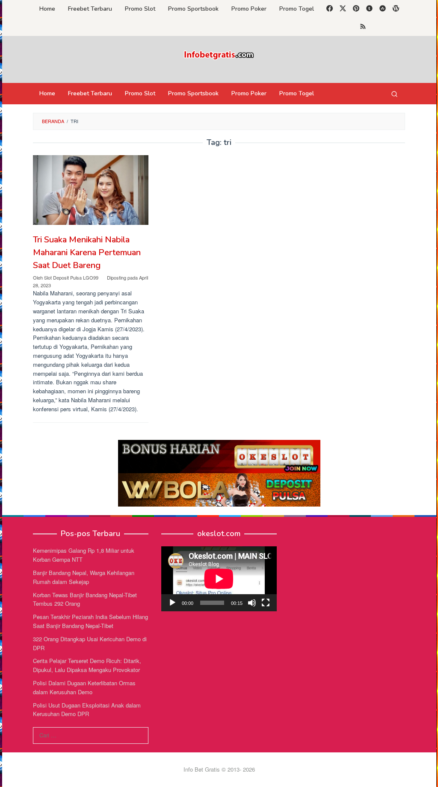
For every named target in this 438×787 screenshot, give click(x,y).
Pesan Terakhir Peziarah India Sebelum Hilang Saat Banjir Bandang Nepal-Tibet (90, 621)
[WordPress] (395, 9)
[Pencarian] (394, 93)
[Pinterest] (356, 9)
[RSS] (363, 27)
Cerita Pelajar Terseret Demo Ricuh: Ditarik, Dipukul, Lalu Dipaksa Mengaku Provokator (87, 665)
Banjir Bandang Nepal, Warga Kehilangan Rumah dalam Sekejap (83, 577)
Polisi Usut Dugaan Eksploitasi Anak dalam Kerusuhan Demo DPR (87, 709)
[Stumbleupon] (382, 9)
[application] (219, 578)
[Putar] (172, 602)
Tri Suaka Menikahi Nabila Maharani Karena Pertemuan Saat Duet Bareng (87, 252)
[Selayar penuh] (265, 602)
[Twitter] (342, 9)
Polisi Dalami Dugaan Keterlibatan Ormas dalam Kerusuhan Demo (84, 687)
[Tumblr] (369, 9)
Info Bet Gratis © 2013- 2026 (219, 769)
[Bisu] (252, 602)
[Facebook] (329, 9)
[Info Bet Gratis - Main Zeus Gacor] (219, 54)
